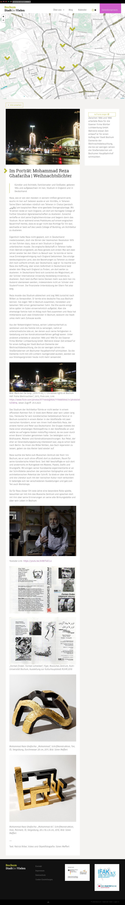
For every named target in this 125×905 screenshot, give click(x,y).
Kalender (82, 9)
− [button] (3, 20)
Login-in (116, 902)
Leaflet (122, 98)
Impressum (39, 870)
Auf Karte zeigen (100, 114)
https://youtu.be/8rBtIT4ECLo (37, 561)
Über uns (57, 9)
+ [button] (3, 16)
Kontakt (38, 866)
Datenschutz (40, 875)
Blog (71, 9)
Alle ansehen (15, 105)
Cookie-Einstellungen (44, 879)
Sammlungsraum (110, 9)
